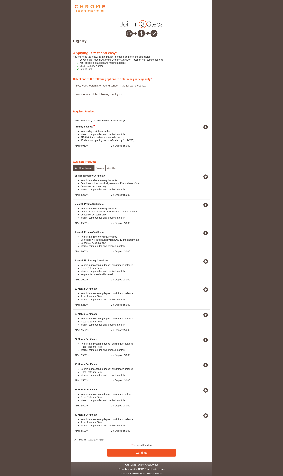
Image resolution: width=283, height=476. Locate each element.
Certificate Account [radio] (84, 168)
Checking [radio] (111, 168)
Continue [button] (142, 452)
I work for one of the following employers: (99, 94)
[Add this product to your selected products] (205, 127)
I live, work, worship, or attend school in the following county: (110, 85)
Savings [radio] (100, 168)
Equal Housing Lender (155, 469)
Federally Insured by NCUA (131, 469)
